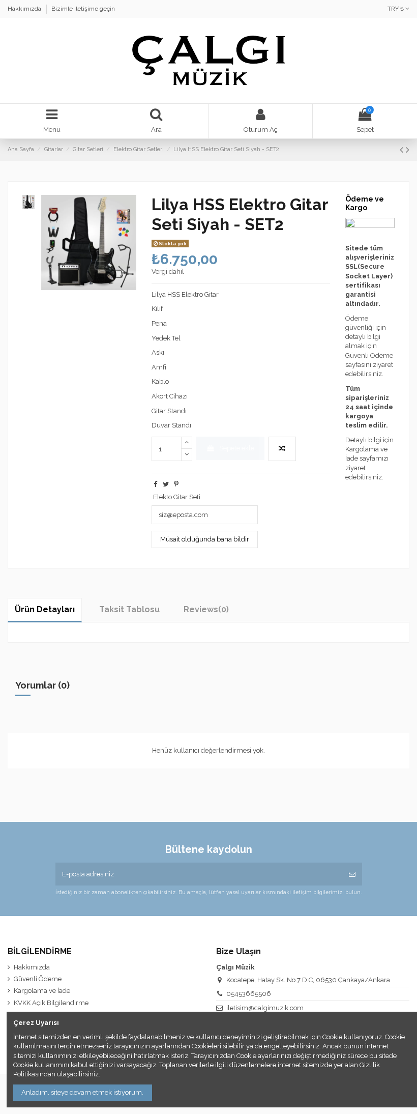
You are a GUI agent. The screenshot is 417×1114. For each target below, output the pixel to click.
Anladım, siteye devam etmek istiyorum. (82, 1092)
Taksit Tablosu (129, 609)
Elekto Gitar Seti (176, 497)
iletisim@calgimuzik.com (265, 1008)
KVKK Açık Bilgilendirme (51, 1003)
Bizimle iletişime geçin (83, 8)
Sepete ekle (236, 448)
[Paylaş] (155, 484)
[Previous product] (403, 150)
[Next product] (407, 150)
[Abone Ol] (352, 874)
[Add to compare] (282, 449)
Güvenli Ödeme (38, 979)
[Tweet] (166, 484)
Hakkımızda (25, 8)
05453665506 (248, 993)
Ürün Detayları (45, 609)
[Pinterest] (176, 484)
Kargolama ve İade (42, 990)
